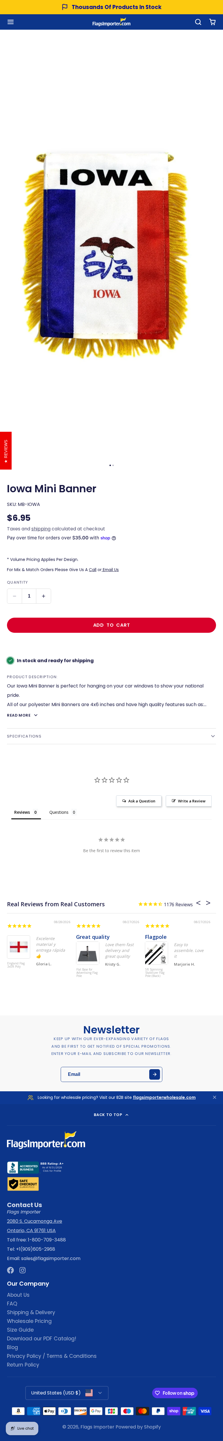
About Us (18, 1295)
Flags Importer (97, 1427)
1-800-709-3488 (47, 1239)
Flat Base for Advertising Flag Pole (87, 973)
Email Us (110, 570)
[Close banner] (215, 1097)
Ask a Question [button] (141, 801)
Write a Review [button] (192, 801)
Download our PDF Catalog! (41, 1338)
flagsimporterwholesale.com (164, 1097)
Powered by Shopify (138, 1427)
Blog (12, 1347)
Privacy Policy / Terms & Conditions (52, 1356)
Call (92, 570)
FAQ (12, 1303)
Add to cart (111, 625)
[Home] (111, 22)
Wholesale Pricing (29, 1321)
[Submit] (154, 1074)
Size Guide (20, 1329)
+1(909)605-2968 (35, 1249)
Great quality (93, 936)
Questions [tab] (59, 812)
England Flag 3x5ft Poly (16, 965)
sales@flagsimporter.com (50, 1258)
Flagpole (156, 936)
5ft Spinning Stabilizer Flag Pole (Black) (154, 973)
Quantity (17, 582)
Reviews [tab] (22, 812)
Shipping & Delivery (31, 1312)
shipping (41, 528)
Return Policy (23, 1364)
